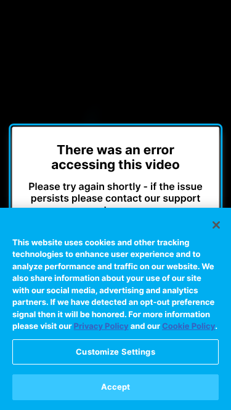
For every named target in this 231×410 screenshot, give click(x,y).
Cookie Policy (188, 326)
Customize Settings (115, 352)
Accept (116, 387)
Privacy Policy (101, 326)
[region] (115, 309)
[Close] (216, 225)
